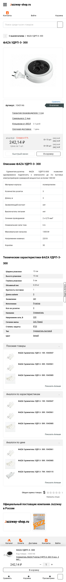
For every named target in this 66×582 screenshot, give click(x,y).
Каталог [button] (9, 543)
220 (34, 317)
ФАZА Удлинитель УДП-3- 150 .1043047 (35, 353)
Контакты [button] (7, 16)
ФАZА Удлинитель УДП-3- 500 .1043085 (35, 375)
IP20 (35, 326)
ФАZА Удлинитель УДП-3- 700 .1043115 (35, 472)
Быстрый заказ (20, 154)
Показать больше (53, 386)
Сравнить (7, 578)
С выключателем (16, 36)
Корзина (59, 16)
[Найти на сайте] (60, 25)
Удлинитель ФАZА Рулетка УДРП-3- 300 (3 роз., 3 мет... (37, 558)
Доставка (33, 543)
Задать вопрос (65, 291)
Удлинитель (38, 313)
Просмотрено (48, 578)
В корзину (48, 154)
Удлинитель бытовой (42, 331)
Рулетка (36, 303)
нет (34, 299)
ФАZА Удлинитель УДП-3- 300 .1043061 (35, 364)
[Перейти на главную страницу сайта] (23, 4)
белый (36, 336)
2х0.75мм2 (38, 322)
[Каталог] (5, 4)
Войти (33, 16)
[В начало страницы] (60, 576)
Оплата (20, 543)
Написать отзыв (53, 497)
